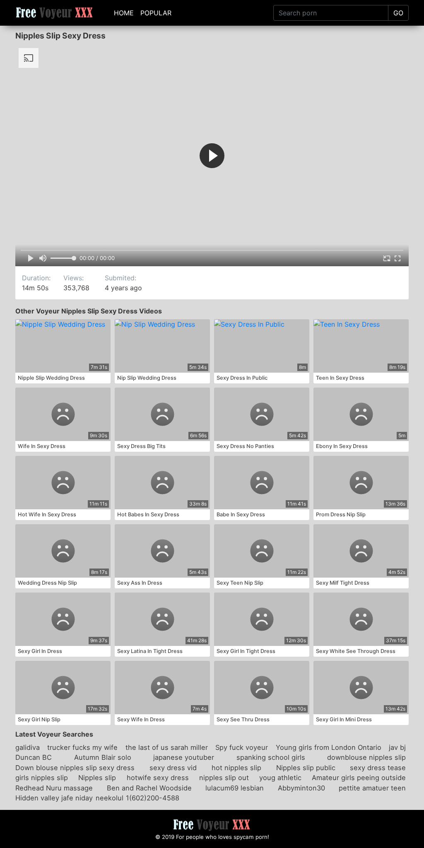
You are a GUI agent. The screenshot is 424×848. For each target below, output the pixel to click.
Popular (155, 13)
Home (124, 13)
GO (398, 13)
